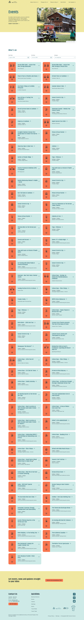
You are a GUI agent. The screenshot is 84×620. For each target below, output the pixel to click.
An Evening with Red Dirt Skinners (61, 520)
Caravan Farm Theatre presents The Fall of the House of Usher (61, 323)
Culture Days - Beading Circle (60, 434)
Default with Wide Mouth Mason (61, 448)
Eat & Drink (63, 2)
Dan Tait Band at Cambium (25, 193)
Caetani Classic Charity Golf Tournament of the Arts (59, 334)
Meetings (33, 604)
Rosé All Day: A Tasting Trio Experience (25, 98)
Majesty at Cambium (23, 121)
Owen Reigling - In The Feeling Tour (27, 533)
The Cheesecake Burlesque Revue (61, 508)
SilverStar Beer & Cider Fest (25, 146)
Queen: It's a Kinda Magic (59, 239)
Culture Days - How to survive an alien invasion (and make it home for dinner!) (27, 408)
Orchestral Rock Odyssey (59, 370)
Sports (32, 606)
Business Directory (35, 596)
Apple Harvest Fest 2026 (59, 121)
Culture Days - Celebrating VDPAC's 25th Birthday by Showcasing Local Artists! (27, 436)
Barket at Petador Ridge (24, 157)
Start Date (10, 55)
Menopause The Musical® (25, 346)
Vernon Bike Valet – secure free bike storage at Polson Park (61, 65)
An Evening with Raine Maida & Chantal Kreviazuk (26, 263)
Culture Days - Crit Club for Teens (27, 370)
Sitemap (57, 615)
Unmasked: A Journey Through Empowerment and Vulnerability (27, 508)
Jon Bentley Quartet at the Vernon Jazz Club (27, 394)
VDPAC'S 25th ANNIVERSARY (59, 420)
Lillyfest (54, 146)
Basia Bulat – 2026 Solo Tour (26, 322)
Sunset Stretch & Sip (57, 97)
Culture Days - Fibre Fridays (59, 288)
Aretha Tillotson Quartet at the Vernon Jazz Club (26, 521)
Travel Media (34, 608)
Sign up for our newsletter (54, 580)
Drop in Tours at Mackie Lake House (27, 76)
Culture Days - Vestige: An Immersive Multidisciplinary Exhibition (59, 277)
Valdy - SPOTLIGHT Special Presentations (25, 485)
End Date (33, 55)
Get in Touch (13, 603)
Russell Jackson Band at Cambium (27, 109)
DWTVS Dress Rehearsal (58, 299)
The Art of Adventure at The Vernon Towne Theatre (62, 204)
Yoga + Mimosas (56, 157)
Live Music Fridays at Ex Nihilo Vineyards (26, 87)
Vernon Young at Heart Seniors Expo (60, 485)
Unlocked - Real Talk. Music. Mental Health (27, 276)
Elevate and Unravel (23, 239)
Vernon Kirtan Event (57, 472)
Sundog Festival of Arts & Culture (27, 288)
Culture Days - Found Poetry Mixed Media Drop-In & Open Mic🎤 (27, 460)
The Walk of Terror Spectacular (60, 543)
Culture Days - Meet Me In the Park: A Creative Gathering (27, 472)
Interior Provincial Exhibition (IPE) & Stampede (27, 168)
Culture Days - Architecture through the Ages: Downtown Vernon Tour (62, 382)
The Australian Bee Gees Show (26, 497)
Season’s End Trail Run (58, 459)
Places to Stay (53, 2)
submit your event (13, 23)
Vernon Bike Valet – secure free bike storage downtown (26, 65)
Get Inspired (71, 2)
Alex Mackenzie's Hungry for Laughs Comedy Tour (26, 544)
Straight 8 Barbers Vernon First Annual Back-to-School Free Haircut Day (27, 133)
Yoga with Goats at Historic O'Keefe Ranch (62, 168)
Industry (33, 601)
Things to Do (44, 2)
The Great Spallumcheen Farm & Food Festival (61, 394)
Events (32, 599)
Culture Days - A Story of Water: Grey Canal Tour (60, 407)
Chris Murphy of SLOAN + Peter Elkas (26, 556)
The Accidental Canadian (58, 533)
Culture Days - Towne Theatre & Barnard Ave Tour (60, 310)
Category (56, 55)
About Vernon (33, 2)
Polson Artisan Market (58, 132)
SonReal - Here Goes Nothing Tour (61, 497)
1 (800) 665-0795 (15, 601)
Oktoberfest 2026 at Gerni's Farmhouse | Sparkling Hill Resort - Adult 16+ (61, 348)
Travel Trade (34, 611)
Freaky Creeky (22, 299)
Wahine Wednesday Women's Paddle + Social (28, 181)
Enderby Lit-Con (56, 216)
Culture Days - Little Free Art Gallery (26, 360)
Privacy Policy (51, 615)
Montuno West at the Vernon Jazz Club (27, 228)
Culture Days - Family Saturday (26, 381)
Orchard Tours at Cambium (59, 76)
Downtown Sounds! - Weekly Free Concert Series (61, 109)
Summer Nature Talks (58, 86)
